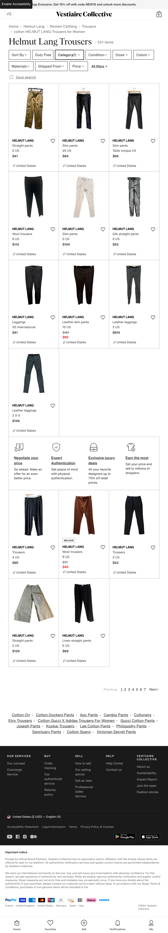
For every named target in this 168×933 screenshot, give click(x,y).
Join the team (146, 785)
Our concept (16, 763)
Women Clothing (63, 26)
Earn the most (137, 457)
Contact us (114, 769)
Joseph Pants (28, 726)
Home (13, 26)
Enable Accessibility (16, 4)
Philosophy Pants (131, 726)
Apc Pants (89, 715)
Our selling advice (83, 772)
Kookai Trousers (60, 726)
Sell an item (83, 780)
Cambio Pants (116, 715)
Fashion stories (147, 792)
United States (45, 905)
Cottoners (142, 715)
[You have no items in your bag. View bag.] (159, 14)
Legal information (53, 827)
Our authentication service (54, 779)
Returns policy (50, 792)
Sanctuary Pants (46, 732)
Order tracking (50, 765)
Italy (81, 905)
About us (143, 766)
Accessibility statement (22, 827)
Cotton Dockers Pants (55, 715)
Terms (73, 827)
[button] (159, 14)
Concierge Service (14, 772)
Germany (61, 905)
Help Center (114, 763)
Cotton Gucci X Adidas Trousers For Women (76, 720)
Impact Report (147, 779)
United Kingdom (25, 905)
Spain (73, 905)
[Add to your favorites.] (52, 141)
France (9, 905)
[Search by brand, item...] (9, 14)
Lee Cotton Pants (95, 726)
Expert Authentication (63, 460)
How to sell (83, 763)
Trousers (89, 26)
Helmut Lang (33, 26)
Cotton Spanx (79, 732)
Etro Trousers (20, 720)
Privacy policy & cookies (97, 827)
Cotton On (21, 715)
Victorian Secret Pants (116, 732)
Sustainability (146, 773)
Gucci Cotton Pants (138, 720)
